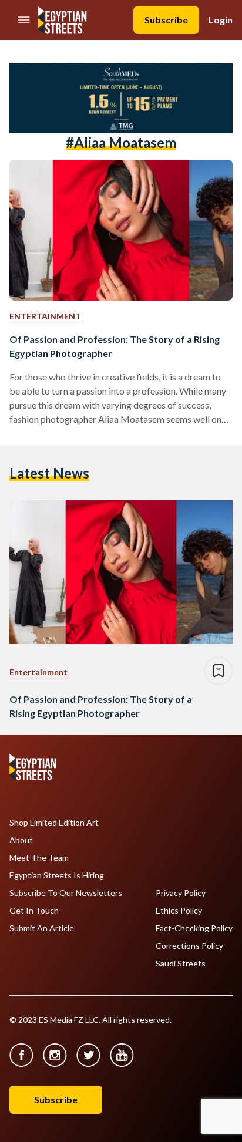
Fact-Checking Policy (194, 928)
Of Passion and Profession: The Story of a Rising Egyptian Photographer (114, 346)
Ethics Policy (179, 910)
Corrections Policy (189, 946)
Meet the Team (39, 858)
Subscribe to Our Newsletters (65, 893)
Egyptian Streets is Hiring (56, 875)
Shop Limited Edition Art (54, 822)
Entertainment (45, 316)
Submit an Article (41, 928)
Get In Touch (34, 910)
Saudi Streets (181, 963)
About (21, 840)
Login (221, 19)
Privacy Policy (181, 893)
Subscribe (166, 19)
